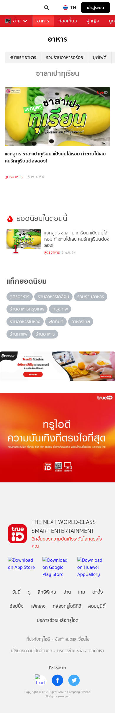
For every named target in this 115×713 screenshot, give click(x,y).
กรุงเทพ (60, 308)
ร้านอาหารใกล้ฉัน (53, 296)
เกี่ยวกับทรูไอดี (38, 639)
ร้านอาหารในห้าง (25, 321)
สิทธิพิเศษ (47, 592)
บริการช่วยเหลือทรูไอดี (57, 620)
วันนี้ (16, 592)
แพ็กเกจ (38, 606)
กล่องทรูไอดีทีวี (67, 606)
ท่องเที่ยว (67, 20)
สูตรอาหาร (14, 177)
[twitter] (74, 680)
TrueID (16, 7)
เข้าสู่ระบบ (95, 7)
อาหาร (43, 20)
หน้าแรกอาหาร (22, 57)
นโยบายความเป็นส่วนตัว (31, 651)
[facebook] (57, 680)
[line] (41, 680)
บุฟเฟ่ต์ (99, 57)
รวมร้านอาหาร (90, 296)
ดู (29, 592)
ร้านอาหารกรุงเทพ (27, 308)
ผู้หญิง (92, 20)
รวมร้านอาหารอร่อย (64, 57)
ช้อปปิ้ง (17, 606)
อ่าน (17, 20)
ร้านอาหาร (45, 334)
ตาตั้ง (97, 592)
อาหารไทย (80, 321)
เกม (81, 592)
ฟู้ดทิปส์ (56, 321)
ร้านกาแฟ (18, 334)
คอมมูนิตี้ (97, 606)
